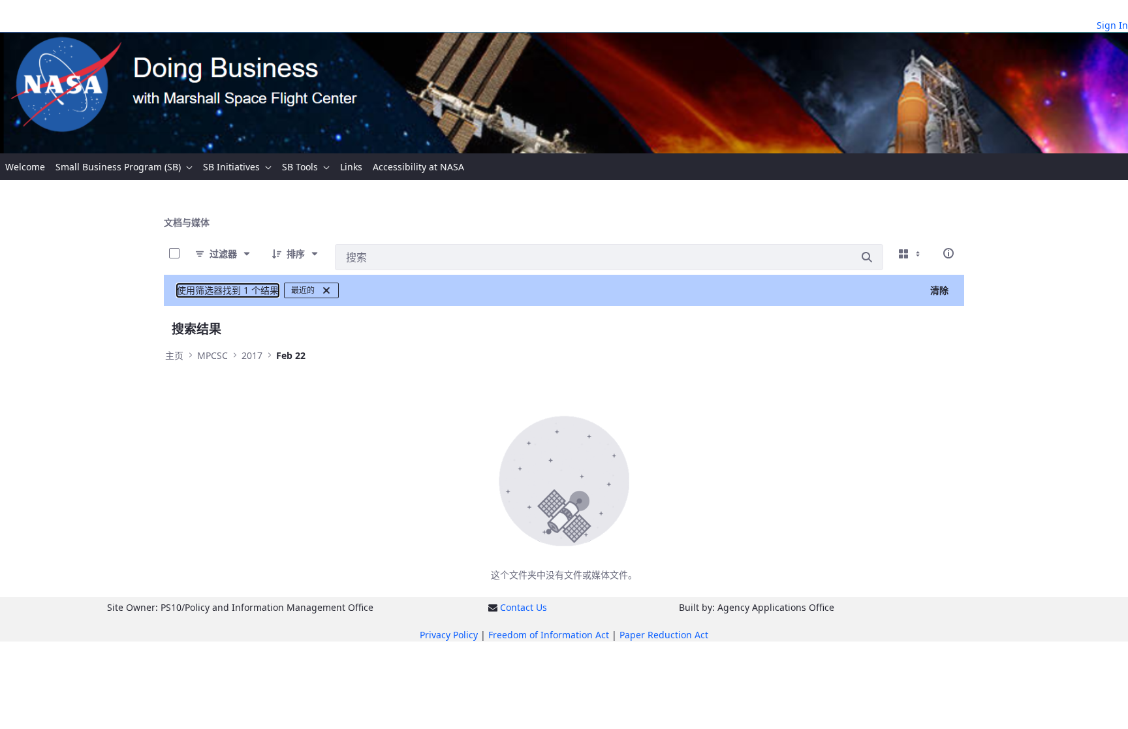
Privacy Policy (449, 634)
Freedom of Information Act (548, 634)
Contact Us (523, 607)
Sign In (1112, 25)
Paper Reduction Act (663, 634)
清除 (939, 290)
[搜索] (866, 257)
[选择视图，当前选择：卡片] (911, 253)
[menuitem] (25, 166)
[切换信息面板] (948, 253)
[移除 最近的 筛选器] (326, 290)
